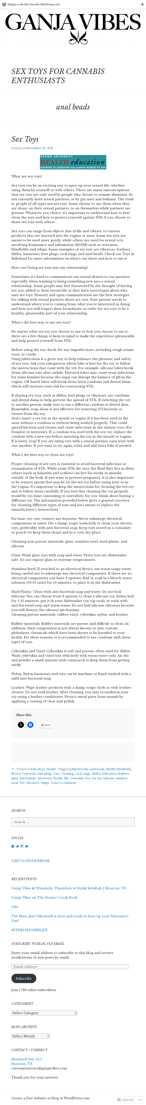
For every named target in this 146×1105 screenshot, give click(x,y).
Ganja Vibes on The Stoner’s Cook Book (44, 897)
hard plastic (28, 778)
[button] (73, 162)
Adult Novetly (78, 769)
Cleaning (67, 773)
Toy (22, 783)
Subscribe (24, 978)
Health (51, 769)
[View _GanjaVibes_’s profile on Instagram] (22, 846)
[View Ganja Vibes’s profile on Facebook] (12, 846)
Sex (87, 778)
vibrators (32, 783)
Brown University (23, 773)
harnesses (45, 778)
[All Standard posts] (12, 769)
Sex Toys (25, 139)
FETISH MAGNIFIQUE (29, 930)
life (66, 778)
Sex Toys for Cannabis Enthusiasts (58, 76)
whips (45, 783)
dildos (96, 773)
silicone (108, 778)
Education (38, 769)
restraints (77, 778)
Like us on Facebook (30, 861)
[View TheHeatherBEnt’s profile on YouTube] (26, 846)
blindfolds (123, 769)
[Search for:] (73, 822)
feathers (123, 773)
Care (56, 773)
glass (14, 778)
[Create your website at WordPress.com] (73, 4)
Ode (14, 907)
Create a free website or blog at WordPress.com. (50, 1098)
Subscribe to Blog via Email (37, 944)
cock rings (82, 773)
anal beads (97, 769)
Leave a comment (63, 783)
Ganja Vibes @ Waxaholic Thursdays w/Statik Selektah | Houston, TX (68, 888)
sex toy (97, 778)
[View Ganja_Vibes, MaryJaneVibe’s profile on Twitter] (17, 846)
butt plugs (45, 773)
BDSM (110, 769)
